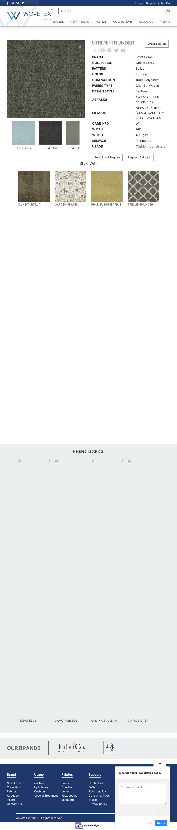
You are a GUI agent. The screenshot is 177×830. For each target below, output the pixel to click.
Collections (14, 787)
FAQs (92, 787)
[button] (80, 47)
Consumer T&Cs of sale (99, 797)
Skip (150, 823)
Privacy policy (98, 804)
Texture (141, 91)
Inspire (11, 799)
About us (13, 795)
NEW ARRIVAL (79, 21)
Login (139, 3)
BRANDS (58, 21)
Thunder (142, 74)
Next (83, 133)
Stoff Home (144, 57)
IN (162, 3)
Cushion (142, 146)
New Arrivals (15, 783)
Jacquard (68, 799)
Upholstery (157, 146)
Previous (8, 133)
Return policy (97, 791)
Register (151, 3)
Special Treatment (46, 795)
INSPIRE (165, 21)
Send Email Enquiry (107, 157)
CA (168, 3)
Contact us (96, 783)
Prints (65, 783)
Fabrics (11, 791)
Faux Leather (70, 795)
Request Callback (139, 157)
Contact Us (14, 804)
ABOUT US (146, 21)
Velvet (66, 791)
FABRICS (101, 21)
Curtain (39, 783)
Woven (154, 85)
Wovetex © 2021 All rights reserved (39, 818)
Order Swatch (157, 43)
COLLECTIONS (123, 21)
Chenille (141, 85)
